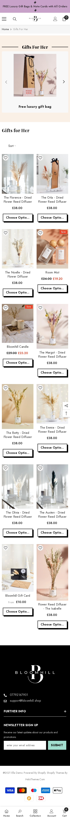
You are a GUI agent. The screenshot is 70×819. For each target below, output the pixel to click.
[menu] (4, 19)
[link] (35, 82)
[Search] (15, 19)
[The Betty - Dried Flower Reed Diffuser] (18, 406)
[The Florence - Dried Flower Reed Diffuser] (18, 174)
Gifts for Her (20, 29)
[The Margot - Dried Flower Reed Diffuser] (52, 326)
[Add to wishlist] (5, 158)
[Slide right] (63, 81)
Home (5, 29)
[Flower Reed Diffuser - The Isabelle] (52, 572)
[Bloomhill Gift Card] (18, 568)
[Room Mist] (52, 249)
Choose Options (18, 217)
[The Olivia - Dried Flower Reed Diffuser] (18, 486)
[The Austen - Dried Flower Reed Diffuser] (52, 486)
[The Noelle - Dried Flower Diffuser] (18, 249)
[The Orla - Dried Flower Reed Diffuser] (52, 174)
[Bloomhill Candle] (18, 323)
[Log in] (55, 19)
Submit (57, 745)
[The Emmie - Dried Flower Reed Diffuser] (52, 404)
